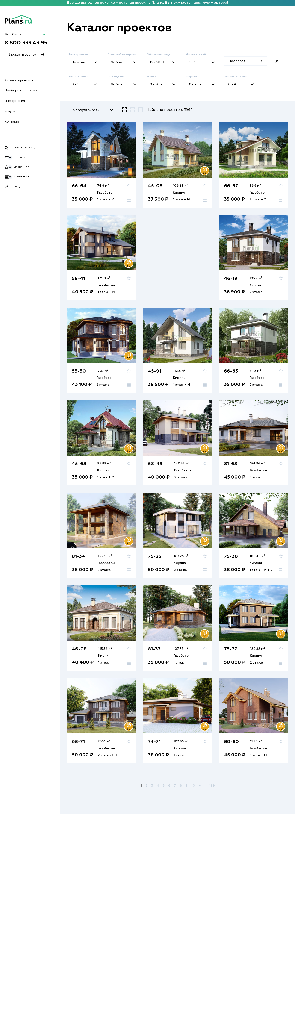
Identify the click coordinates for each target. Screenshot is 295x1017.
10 (193, 785)
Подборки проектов (21, 90)
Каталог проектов (19, 80)
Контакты (12, 121)
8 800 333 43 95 (26, 43)
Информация (15, 101)
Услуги (10, 111)
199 (212, 785)
